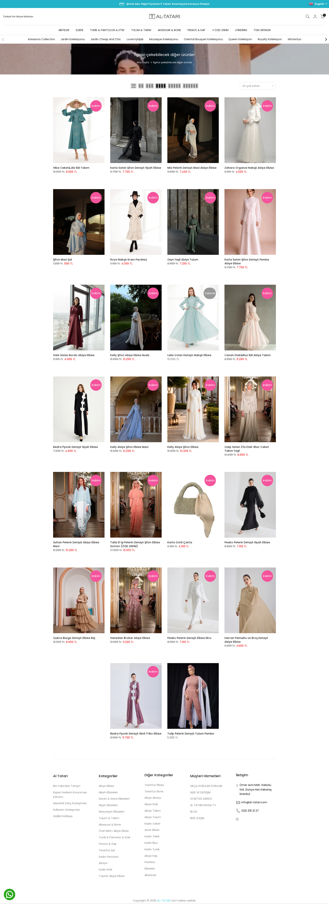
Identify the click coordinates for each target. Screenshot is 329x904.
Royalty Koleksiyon (270, 39)
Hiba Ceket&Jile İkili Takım (71, 168)
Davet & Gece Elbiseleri (114, 799)
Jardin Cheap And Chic (105, 39)
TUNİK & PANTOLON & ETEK (107, 30)
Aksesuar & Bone (110, 824)
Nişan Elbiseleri (108, 805)
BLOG (193, 812)
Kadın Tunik (152, 849)
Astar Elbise (152, 830)
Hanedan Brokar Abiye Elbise (130, 638)
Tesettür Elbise (154, 785)
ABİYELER (63, 30)
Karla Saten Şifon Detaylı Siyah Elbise (135, 168)
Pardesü (150, 862)
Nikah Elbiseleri (108, 792)
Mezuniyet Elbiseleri (111, 812)
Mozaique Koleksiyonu (163, 39)
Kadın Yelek (152, 836)
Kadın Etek (105, 869)
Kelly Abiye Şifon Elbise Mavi (129, 447)
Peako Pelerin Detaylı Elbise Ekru (189, 638)
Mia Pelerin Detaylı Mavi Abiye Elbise (191, 168)
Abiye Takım (153, 811)
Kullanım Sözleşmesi (66, 810)
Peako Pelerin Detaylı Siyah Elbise (247, 542)
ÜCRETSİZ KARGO (201, 799)
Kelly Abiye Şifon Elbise (182, 447)
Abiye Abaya (153, 798)
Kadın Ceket (153, 824)
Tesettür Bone (154, 791)
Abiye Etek (151, 804)
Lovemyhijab (135, 39)
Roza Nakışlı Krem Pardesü (128, 259)
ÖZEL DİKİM (221, 30)
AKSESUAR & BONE (169, 30)
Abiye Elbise (106, 786)
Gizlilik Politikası (63, 816)
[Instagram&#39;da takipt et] (237, 819)
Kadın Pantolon (109, 857)
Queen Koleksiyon (240, 39)
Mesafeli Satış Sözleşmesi (70, 803)
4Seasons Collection (41, 39)
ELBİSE (79, 30)
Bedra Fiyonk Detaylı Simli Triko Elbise (135, 733)
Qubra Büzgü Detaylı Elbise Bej (74, 638)
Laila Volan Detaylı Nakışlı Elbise (189, 355)
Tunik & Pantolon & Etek (114, 837)
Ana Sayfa (143, 62)
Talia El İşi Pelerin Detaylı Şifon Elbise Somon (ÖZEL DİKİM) (135, 544)
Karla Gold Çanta (179, 542)
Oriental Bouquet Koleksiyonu (203, 39)
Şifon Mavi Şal (62, 259)
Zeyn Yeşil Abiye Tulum (182, 259)
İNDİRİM (242, 30)
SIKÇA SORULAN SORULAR (206, 786)
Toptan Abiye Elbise (112, 876)
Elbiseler (150, 868)
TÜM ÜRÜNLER (262, 30)
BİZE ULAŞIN (197, 818)
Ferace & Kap (108, 844)
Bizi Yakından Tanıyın (66, 786)
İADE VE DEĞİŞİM (200, 792)
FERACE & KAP (196, 30)
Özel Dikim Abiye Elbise (114, 831)
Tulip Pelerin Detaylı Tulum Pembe (190, 733)
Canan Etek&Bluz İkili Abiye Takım (247, 355)
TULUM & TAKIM (141, 30)
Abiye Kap (151, 856)
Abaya (103, 863)
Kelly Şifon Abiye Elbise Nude (129, 355)
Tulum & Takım (109, 818)
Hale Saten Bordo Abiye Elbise (73, 355)
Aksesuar (150, 875)
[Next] (326, 39)
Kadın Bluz (151, 843)
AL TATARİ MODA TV (203, 805)
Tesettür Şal (107, 850)
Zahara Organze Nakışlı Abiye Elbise (249, 168)
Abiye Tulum (153, 817)
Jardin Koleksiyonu (73, 39)
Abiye (20, 16)
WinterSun (294, 39)
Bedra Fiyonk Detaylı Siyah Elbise (75, 447)
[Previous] (3, 39)
